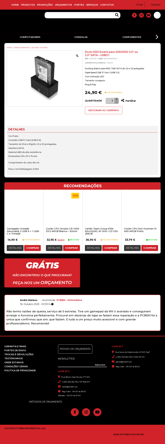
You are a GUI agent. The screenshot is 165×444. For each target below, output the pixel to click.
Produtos (28, 4)
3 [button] (72, 329)
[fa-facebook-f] (134, 15)
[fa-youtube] (148, 15)
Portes (79, 4)
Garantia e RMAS (15, 346)
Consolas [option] (80, 37)
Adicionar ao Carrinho (103, 110)
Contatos (107, 4)
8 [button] (93, 329)
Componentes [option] (131, 37)
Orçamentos (63, 4)
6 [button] (85, 329)
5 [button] (81, 329)
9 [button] (97, 329)
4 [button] (77, 329)
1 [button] (64, 329)
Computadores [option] (30, 37)
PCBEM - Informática (69, 300)
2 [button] (68, 329)
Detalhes (15, 247)
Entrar (139, 4)
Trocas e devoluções (18, 354)
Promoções (45, 4)
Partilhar (130, 100)
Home (15, 4)
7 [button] (89, 329)
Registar (156, 4)
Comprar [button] (32, 247)
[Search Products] (117, 15)
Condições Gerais (16, 366)
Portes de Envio (15, 350)
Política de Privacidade (20, 370)
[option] (82, 311)
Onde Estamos (14, 362)
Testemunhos (13, 358)
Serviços (92, 4)
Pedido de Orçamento (75, 348)
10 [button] (102, 329)
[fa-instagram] (141, 15)
